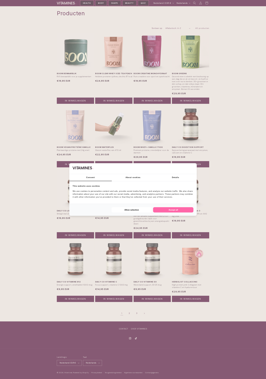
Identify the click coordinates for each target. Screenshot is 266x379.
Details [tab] (175, 177)
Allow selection (131, 210)
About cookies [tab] (133, 177)
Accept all (173, 210)
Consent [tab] (90, 177)
